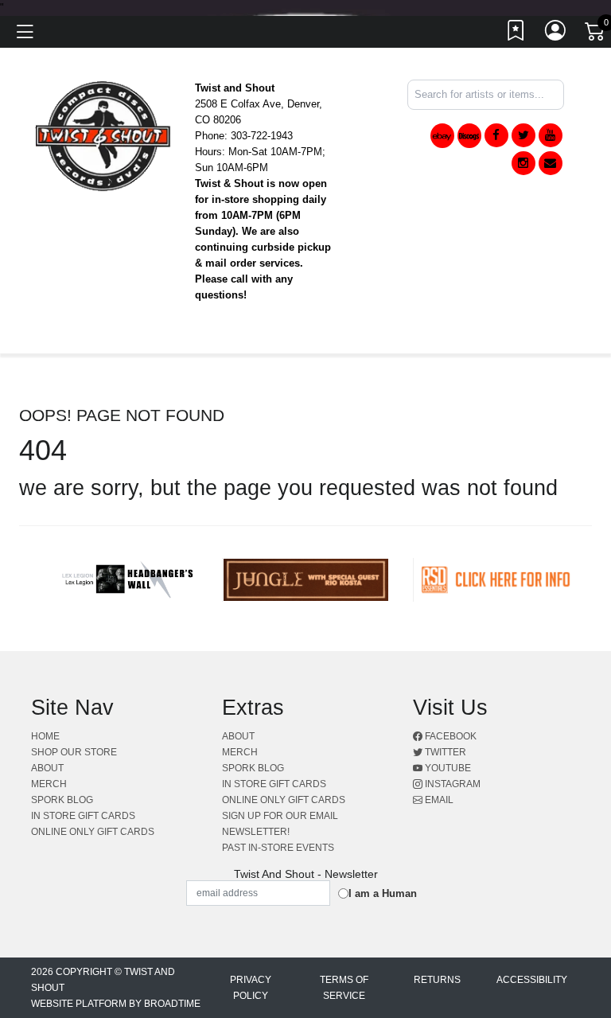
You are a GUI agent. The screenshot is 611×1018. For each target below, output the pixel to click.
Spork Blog (62, 799)
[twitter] (523, 135)
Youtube (446, 768)
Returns (437, 979)
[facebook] (496, 135)
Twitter (444, 752)
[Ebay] (442, 136)
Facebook (449, 736)
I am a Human (382, 893)
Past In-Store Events (278, 847)
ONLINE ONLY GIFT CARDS (92, 831)
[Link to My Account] (556, 34)
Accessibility (531, 979)
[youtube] (550, 135)
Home (45, 736)
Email (437, 799)
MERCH (49, 784)
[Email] (550, 163)
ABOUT (47, 768)
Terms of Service (344, 987)
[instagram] (523, 163)
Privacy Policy (250, 987)
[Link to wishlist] (516, 34)
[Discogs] (469, 136)
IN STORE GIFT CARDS (83, 815)
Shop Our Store (74, 752)
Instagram (451, 784)
